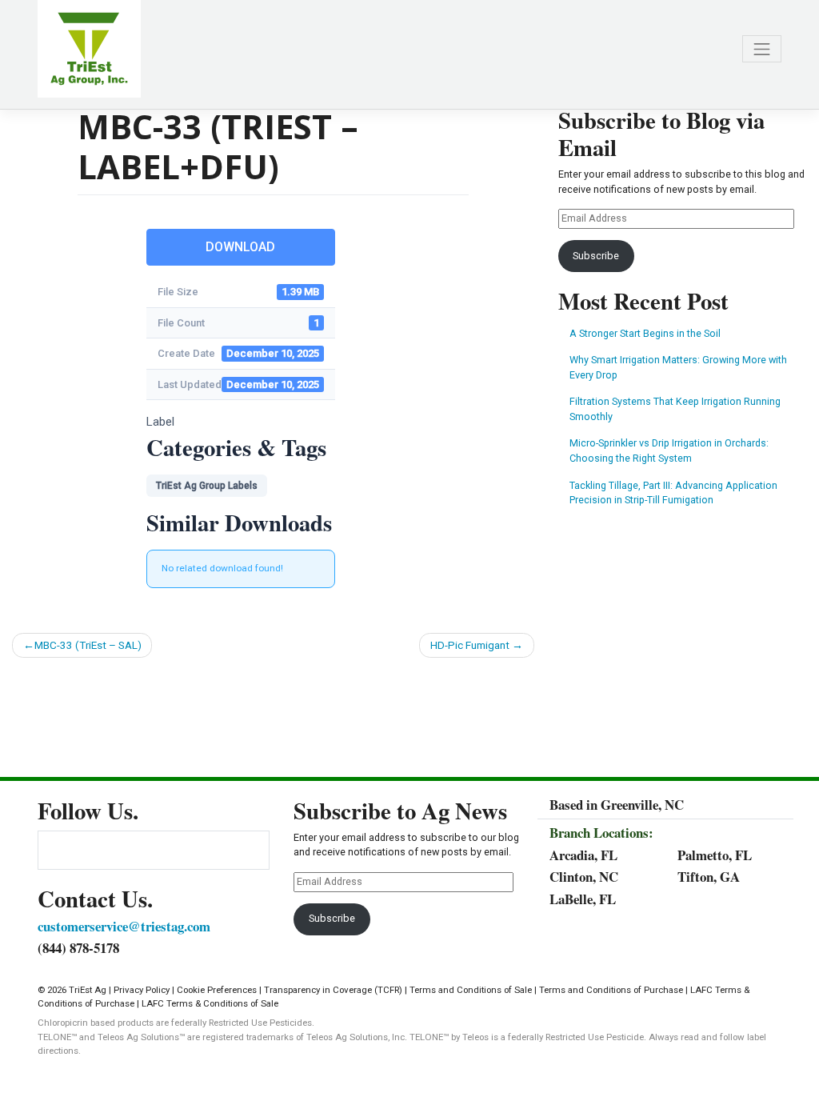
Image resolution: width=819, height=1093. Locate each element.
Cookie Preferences (217, 989)
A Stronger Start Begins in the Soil (645, 333)
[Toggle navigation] (761, 49)
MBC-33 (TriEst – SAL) (88, 645)
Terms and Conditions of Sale (471, 989)
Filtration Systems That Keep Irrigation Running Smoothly (675, 408)
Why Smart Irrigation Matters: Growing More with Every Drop (678, 367)
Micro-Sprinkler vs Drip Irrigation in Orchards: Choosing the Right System (669, 450)
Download (240, 246)
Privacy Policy (142, 989)
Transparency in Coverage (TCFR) (333, 989)
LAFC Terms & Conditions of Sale (210, 1003)
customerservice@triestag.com (124, 926)
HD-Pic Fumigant (469, 645)
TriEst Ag (87, 989)
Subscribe (596, 256)
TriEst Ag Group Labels (207, 485)
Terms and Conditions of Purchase (611, 989)
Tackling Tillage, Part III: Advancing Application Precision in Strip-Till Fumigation (673, 492)
